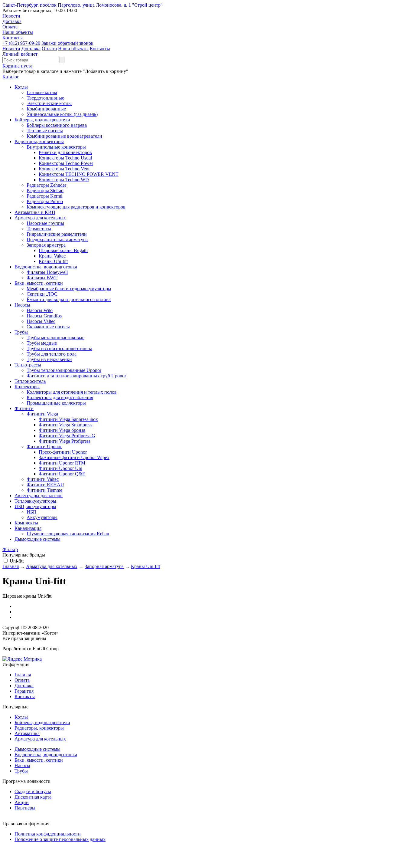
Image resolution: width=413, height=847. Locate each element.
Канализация (28, 528)
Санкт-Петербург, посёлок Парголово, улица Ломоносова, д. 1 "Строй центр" (82, 5)
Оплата (10, 26)
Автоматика (27, 733)
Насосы (22, 304)
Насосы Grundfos (44, 315)
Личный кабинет (19, 54)
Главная (10, 566)
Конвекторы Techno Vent (64, 168)
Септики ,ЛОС (42, 294)
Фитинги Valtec (43, 479)
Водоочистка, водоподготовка (46, 266)
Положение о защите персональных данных (60, 839)
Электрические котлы (49, 103)
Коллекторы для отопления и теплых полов (72, 392)
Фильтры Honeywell (47, 272)
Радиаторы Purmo (45, 201)
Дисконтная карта (33, 796)
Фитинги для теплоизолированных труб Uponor (76, 375)
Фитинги (24, 408)
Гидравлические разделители (57, 234)
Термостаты (39, 228)
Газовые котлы (42, 92)
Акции (22, 802)
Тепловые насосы (45, 130)
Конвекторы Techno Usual (65, 157)
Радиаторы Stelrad (45, 190)
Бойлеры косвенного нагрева (57, 125)
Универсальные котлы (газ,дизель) (62, 114)
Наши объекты (17, 32)
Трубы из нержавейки (49, 359)
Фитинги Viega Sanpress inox (68, 419)
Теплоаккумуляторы (35, 501)
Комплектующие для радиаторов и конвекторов (76, 206)
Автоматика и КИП (35, 212)
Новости (11, 15)
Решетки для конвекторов (65, 152)
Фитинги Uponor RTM (62, 462)
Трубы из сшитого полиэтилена (59, 348)
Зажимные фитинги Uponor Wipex (74, 457)
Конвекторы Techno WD (64, 179)
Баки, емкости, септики (39, 283)
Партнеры (25, 807)
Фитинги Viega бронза (62, 430)
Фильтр (10, 549)
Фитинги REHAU (45, 484)
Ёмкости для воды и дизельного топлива (69, 299)
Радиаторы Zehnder (46, 185)
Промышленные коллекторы (56, 402)
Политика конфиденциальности (48, 833)
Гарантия (24, 691)
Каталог (10, 76)
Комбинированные (46, 108)
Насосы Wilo (40, 310)
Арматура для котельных (40, 217)
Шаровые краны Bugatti (63, 250)
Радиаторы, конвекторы (39, 141)
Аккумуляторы (42, 517)
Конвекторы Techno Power (66, 163)
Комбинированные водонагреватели (64, 136)
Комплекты (26, 522)
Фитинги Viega (42, 413)
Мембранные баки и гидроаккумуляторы (69, 288)
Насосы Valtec (41, 321)
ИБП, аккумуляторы (35, 506)
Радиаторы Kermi (44, 196)
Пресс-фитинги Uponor (63, 452)
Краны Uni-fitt (53, 261)
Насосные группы (45, 223)
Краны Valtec (52, 255)
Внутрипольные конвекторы (56, 146)
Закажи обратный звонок (67, 43)
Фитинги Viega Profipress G (67, 435)
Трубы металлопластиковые (55, 337)
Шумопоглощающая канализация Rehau (68, 533)
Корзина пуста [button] (17, 65)
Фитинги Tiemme (44, 490)
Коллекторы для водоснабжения (60, 397)
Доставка (11, 21)
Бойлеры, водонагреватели (42, 119)
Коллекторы (27, 386)
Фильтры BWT (42, 277)
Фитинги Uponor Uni (60, 468)
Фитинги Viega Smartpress (65, 424)
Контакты (12, 37)
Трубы (21, 332)
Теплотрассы (28, 364)
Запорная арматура (46, 245)
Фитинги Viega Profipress (64, 441)
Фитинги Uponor (44, 446)
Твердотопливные (45, 97)
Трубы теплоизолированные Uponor (64, 370)
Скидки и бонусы (33, 791)
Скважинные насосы (48, 326)
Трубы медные (42, 343)
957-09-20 (21, 43)
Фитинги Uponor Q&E (62, 473)
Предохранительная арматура (57, 239)
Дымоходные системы (37, 539)
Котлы (21, 87)
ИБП (32, 511)
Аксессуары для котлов (39, 495)
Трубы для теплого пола (51, 353)
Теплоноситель (30, 381)
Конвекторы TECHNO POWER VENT (79, 174)
